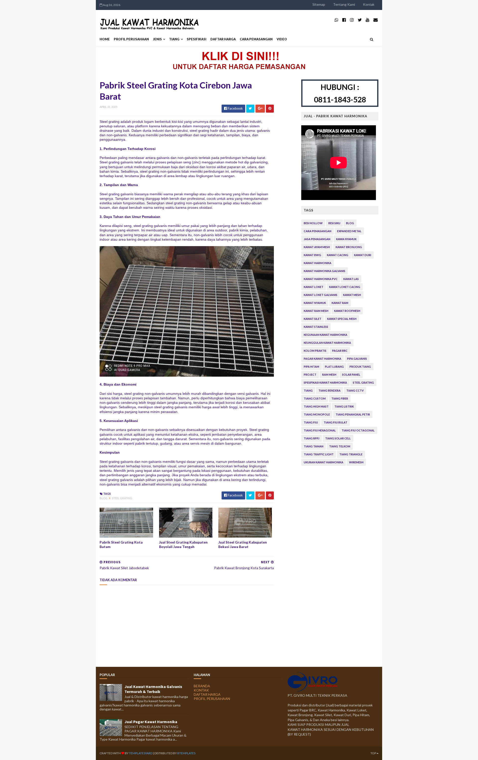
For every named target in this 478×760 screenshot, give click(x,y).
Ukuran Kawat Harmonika (323, 462)
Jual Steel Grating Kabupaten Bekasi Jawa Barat (242, 544)
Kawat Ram (340, 302)
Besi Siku (334, 223)
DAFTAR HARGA (223, 39)
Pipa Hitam (311, 366)
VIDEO (282, 39)
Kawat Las (351, 278)
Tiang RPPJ (311, 438)
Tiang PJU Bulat (335, 422)
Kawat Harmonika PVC (321, 278)
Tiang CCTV (355, 390)
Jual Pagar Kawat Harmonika (150, 721)
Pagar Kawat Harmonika (322, 358)
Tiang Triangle (350, 454)
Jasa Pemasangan (317, 239)
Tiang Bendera (329, 390)
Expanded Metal (349, 231)
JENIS (157, 39)
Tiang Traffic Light (319, 454)
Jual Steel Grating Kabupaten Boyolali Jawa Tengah (183, 544)
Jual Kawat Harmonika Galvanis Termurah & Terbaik (153, 689)
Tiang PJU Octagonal (358, 430)
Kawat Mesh (352, 294)
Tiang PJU (311, 422)
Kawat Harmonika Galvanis (324, 271)
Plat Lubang (334, 366)
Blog (104, 498)
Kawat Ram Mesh (316, 310)
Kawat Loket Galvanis (320, 294)
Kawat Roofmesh (347, 310)
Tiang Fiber (339, 398)
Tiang (174, 39)
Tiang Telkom (339, 446)
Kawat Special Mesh (342, 318)
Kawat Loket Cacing (344, 286)
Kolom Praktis (315, 350)
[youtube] (367, 19)
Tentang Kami (344, 4)
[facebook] (344, 19)
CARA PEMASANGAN (256, 39)
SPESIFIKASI (196, 39)
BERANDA (202, 686)
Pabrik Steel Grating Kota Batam (121, 544)
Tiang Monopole (317, 414)
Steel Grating (122, 498)
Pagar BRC (340, 350)
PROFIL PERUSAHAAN (131, 39)
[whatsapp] (336, 19)
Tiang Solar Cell (338, 438)
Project (310, 374)
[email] (375, 19)
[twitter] (359, 19)
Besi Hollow (313, 223)
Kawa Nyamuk (346, 239)
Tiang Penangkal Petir (353, 414)
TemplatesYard (140, 753)
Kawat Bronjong (349, 247)
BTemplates (186, 753)
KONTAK (201, 690)
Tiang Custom (315, 398)
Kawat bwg (312, 255)
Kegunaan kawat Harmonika (325, 334)
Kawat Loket (313, 286)
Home (105, 39)
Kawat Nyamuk (315, 302)
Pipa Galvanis (357, 358)
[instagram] (352, 19)
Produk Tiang (360, 366)
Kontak (368, 4)
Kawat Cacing (337, 255)
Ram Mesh (329, 374)
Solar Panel (351, 374)
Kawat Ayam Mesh (317, 247)
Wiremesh (356, 462)
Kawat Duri (362, 255)
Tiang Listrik (344, 406)
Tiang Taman (313, 446)
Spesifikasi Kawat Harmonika (325, 382)
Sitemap (318, 4)
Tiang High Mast (316, 406)
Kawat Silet (312, 318)
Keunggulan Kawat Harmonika (327, 342)
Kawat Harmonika (317, 263)
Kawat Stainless (316, 326)
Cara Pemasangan (317, 231)
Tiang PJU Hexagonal (320, 430)
